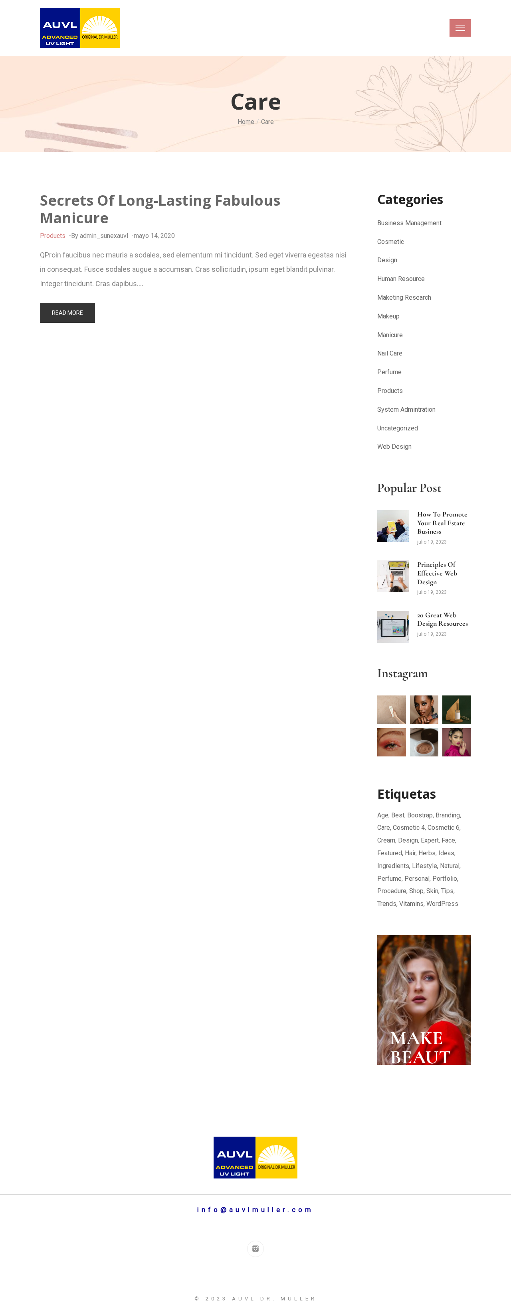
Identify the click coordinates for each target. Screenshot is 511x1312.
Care (383, 827)
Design (387, 260)
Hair (410, 853)
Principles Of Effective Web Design (437, 573)
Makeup (388, 316)
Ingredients (393, 866)
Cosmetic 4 (409, 827)
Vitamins (411, 903)
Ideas (446, 853)
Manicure (390, 335)
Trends (386, 903)
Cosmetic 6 (444, 827)
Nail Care (389, 353)
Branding (448, 815)
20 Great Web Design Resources (442, 619)
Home (246, 122)
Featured (389, 853)
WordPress (442, 903)
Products (52, 236)
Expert (430, 840)
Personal (417, 878)
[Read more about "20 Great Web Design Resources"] (393, 627)
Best (397, 815)
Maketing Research (404, 297)
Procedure (391, 891)
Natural (450, 866)
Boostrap (420, 815)
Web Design (394, 446)
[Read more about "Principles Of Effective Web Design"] (393, 576)
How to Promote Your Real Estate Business (442, 523)
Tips (447, 891)
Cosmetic (390, 242)
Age (382, 815)
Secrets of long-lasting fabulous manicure (160, 209)
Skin (432, 891)
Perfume (389, 372)
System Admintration (406, 409)
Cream (386, 840)
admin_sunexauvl (104, 236)
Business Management (409, 223)
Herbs (427, 853)
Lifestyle (424, 866)
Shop (416, 891)
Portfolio (444, 878)
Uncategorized (397, 428)
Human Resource (401, 279)
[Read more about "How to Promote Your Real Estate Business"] (393, 526)
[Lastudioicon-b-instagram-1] (255, 1249)
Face (448, 840)
